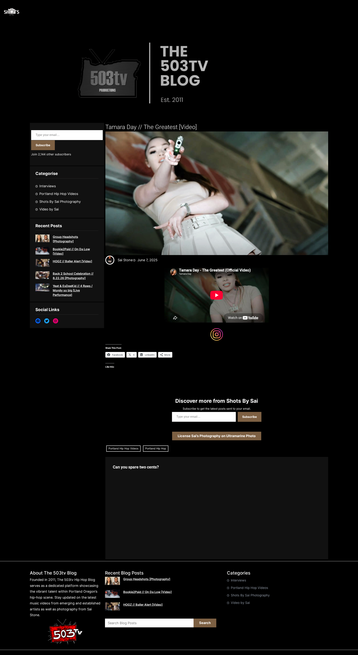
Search (205, 623)
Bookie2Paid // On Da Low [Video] (71, 251)
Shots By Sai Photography (60, 202)
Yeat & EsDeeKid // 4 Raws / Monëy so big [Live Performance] (72, 290)
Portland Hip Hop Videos (58, 194)
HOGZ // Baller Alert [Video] (72, 261)
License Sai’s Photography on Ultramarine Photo (217, 436)
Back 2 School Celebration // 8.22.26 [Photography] (73, 276)
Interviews (47, 186)
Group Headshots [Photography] (65, 239)
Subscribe (43, 145)
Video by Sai (49, 209)
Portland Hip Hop (155, 448)
